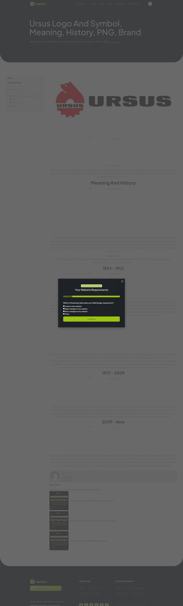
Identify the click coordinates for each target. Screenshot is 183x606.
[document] (91, 303)
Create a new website (73, 306)
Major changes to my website (76, 309)
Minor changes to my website (76, 311)
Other (67, 314)
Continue (91, 319)
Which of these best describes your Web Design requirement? (88, 303)
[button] (122, 281)
